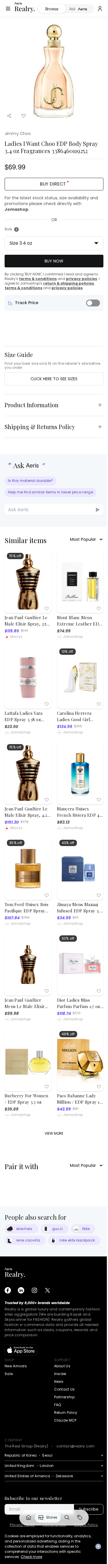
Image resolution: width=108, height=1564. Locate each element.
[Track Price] (93, 303)
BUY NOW (54, 261)
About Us (62, 1366)
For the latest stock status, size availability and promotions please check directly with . (51, 203)
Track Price (26, 303)
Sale (9, 1373)
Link (28, 1517)
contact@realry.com (75, 1446)
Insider (60, 1373)
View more (54, 1133)
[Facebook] (8, 1290)
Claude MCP (65, 1420)
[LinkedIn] (21, 1290)
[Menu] (8, 8)
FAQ (57, 1404)
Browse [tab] (51, 8)
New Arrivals (16, 1366)
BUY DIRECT (53, 184)
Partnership (64, 1397)
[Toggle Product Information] (99, 404)
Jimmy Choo (18, 133)
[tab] (80, 9)
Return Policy (65, 1412)
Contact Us (64, 1389)
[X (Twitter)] (47, 1290)
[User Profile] (100, 8)
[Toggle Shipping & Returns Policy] (99, 426)
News (59, 1381)
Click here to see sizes (54, 379)
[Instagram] (34, 1290)
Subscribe (88, 1509)
